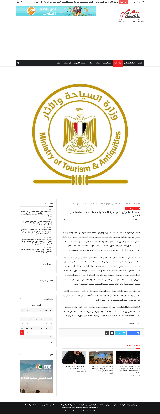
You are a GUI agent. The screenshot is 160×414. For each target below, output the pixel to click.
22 (27, 328)
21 (31, 328)
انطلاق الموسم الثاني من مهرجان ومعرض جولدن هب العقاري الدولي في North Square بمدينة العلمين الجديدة (129, 369)
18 (46, 328)
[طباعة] (107, 333)
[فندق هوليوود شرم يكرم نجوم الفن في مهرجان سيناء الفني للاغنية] (74, 357)
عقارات (90, 63)
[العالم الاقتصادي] (130, 15)
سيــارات (97, 63)
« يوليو (51, 342)
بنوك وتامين (117, 63)
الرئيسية (140, 63)
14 (31, 323)
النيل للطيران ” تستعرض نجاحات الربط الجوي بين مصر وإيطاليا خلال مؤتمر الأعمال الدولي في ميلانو (102, 368)
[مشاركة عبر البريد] (112, 333)
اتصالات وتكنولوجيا (79, 63)
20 (36, 328)
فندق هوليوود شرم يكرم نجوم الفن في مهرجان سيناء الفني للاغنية (75, 367)
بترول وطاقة (67, 63)
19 (41, 328)
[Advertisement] (80, 43)
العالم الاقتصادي (129, 63)
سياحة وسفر (107, 63)
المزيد (58, 63)
